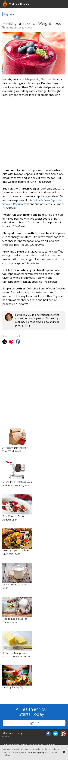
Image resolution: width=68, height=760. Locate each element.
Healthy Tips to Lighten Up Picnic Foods (16, 552)
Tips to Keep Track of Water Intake (14, 620)
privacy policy (37, 752)
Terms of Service (10, 744)
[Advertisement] (34, 134)
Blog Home (9, 14)
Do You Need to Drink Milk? (14, 586)
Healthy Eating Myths (14, 687)
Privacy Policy (27, 744)
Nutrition (11, 27)
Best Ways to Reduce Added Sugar (14, 517)
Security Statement (45, 744)
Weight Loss (25, 27)
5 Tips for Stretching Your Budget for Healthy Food (17, 483)
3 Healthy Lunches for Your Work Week (15, 449)
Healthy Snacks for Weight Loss (31, 23)
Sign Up (34, 723)
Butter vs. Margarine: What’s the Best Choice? (16, 654)
